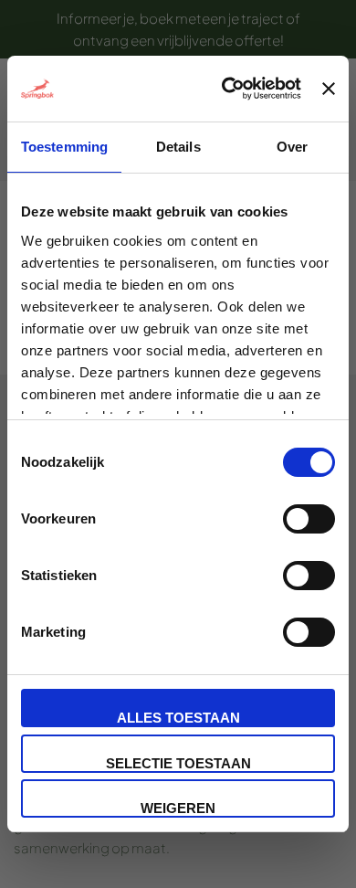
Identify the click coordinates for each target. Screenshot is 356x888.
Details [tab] (178, 146)
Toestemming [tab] (64, 146)
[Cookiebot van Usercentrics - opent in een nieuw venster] (226, 88)
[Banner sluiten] (328, 88)
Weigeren (178, 808)
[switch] (309, 519)
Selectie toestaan (178, 763)
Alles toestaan (178, 717)
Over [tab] (292, 146)
